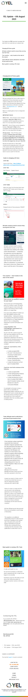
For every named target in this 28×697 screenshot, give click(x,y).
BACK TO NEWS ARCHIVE (14, 10)
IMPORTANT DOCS (14, 679)
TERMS (14, 675)
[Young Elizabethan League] (7, 3)
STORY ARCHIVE (14, 668)
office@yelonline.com (12, 106)
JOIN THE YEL (14, 662)
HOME (14, 673)
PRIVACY (14, 677)
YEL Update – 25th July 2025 (12, 645)
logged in (10, 657)
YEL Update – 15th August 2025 (12, 647)
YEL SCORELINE (14, 664)
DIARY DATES (14, 666)
